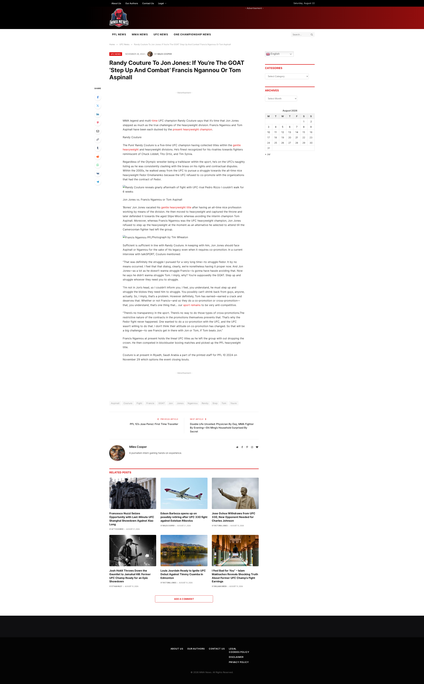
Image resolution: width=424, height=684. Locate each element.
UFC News (161, 34)
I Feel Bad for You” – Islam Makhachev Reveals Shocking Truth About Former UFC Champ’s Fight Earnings (235, 576)
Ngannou (193, 403)
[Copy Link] (97, 139)
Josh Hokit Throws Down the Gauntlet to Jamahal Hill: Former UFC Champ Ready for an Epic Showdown (130, 576)
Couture (128, 403)
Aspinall (115, 403)
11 (275, 132)
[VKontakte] (97, 173)
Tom (224, 403)
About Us (116, 3)
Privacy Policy (239, 662)
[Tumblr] (97, 148)
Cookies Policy (239, 652)
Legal (161, 3)
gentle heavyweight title (176, 207)
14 (296, 132)
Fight (139, 403)
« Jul (267, 154)
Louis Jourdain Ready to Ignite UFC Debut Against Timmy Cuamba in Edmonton (183, 574)
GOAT (162, 403)
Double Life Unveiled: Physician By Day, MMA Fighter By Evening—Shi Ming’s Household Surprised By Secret (222, 427)
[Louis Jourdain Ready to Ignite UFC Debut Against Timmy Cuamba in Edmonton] (183, 550)
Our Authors (131, 3)
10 (268, 132)
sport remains (192, 305)
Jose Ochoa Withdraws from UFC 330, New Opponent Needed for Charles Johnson (233, 517)
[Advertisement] (254, 17)
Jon (171, 403)
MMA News (140, 34)
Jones (180, 403)
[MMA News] (119, 18)
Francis (150, 403)
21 (296, 137)
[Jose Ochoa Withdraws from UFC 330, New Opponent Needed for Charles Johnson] (235, 493)
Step (215, 403)
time (155, 120)
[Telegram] (97, 181)
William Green (220, 586)
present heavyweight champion (192, 129)
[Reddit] (97, 156)
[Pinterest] (97, 122)
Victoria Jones (221, 526)
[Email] (97, 131)
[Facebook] (97, 97)
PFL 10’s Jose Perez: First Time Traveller (154, 424)
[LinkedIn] (97, 114)
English (275, 54)
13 (289, 132)
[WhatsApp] (97, 165)
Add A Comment (184, 599)
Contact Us (148, 3)
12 (282, 132)
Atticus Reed (117, 529)
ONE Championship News (192, 34)
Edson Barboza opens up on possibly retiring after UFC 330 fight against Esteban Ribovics (183, 517)
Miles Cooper (165, 54)
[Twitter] (97, 105)
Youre (233, 403)
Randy (205, 403)
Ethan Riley (117, 586)
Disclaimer (236, 657)
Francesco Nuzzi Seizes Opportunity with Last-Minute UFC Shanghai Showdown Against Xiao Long (131, 519)
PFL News (119, 34)
